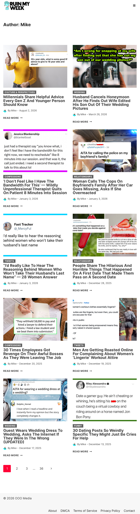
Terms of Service (85, 510)
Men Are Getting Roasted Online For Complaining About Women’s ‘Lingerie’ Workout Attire (103, 354)
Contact (129, 510)
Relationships (83, 176)
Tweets (9, 261)
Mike (14, 110)
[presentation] (35, 66)
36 (41, 468)
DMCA (65, 510)
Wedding (79, 92)
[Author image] (5, 110)
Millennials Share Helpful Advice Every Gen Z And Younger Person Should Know (34, 101)
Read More (12, 117)
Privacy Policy (110, 510)
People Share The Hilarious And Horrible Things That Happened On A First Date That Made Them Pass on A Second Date (103, 271)
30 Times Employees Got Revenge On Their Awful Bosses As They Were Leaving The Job (33, 354)
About (52, 510)
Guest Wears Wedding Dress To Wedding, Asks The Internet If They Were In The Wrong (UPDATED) (32, 436)
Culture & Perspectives (20, 92)
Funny (78, 426)
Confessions (13, 176)
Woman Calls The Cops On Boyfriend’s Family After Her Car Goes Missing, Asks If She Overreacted (103, 187)
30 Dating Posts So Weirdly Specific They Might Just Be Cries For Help (104, 434)
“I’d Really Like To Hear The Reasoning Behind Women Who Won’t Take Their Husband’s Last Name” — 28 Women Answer (33, 271)
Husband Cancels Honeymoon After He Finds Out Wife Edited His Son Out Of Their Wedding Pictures (101, 103)
